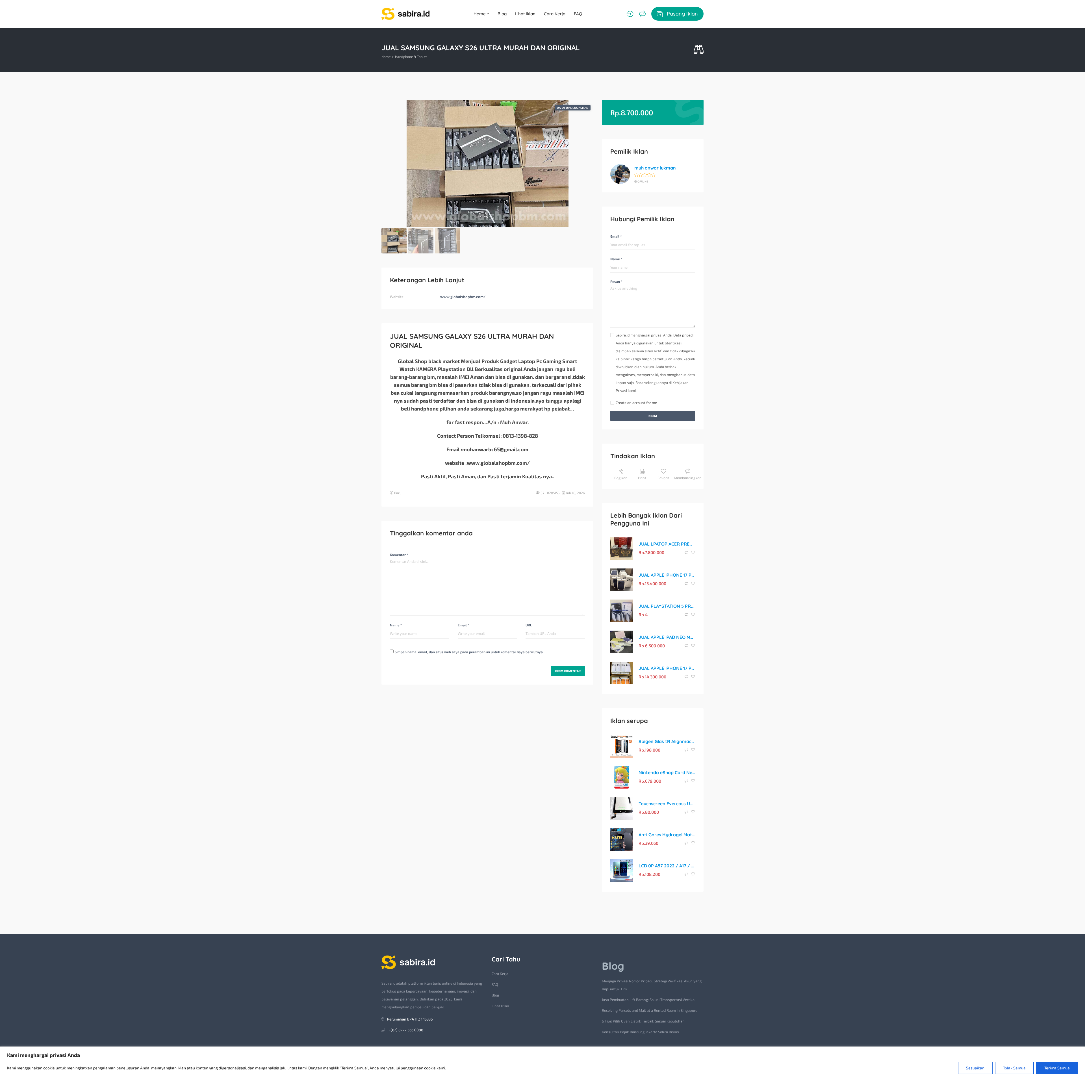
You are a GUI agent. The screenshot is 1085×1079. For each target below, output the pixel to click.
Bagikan (621, 478)
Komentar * (399, 555)
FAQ (578, 13)
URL (529, 625)
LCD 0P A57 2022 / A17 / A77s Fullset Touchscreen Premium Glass (667, 866)
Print (642, 478)
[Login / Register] (629, 14)
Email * (463, 625)
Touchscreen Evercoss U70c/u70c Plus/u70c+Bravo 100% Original (667, 803)
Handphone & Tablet (411, 56)
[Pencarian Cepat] (699, 49)
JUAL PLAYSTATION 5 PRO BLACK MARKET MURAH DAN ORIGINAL (667, 606)
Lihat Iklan (525, 13)
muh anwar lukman (655, 168)
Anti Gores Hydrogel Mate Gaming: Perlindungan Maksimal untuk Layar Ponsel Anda (667, 834)
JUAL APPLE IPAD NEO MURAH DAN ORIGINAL (667, 637)
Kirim (652, 416)
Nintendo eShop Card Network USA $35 (667, 772)
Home (480, 13)
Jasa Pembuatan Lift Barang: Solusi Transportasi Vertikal (649, 999)
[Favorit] (693, 552)
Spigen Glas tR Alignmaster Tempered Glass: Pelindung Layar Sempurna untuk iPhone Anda (667, 741)
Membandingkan (688, 478)
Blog (502, 13)
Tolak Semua (1014, 1067)
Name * (396, 625)
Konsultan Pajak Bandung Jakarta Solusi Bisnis (640, 1032)
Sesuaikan (975, 1067)
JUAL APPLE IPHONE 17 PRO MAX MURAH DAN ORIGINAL (667, 575)
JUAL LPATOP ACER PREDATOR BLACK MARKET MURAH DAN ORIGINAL (667, 544)
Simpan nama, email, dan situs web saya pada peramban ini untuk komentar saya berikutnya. (469, 652)
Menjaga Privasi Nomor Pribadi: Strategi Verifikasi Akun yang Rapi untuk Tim (652, 985)
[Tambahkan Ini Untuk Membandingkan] (687, 552)
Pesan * (616, 281)
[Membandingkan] (642, 14)
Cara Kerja (554, 13)
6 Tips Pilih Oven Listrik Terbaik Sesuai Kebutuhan (643, 1021)
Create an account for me (636, 402)
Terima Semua (1057, 1067)
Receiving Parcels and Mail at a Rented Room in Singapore (649, 1010)
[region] (542, 1063)
